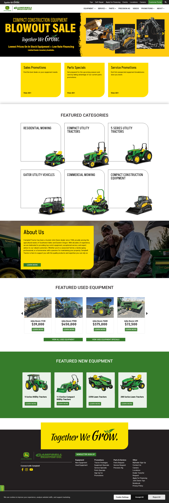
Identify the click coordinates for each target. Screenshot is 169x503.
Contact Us (137, 465)
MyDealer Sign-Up (139, 463)
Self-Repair (99, 2)
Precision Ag (118, 468)
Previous (1, 33)
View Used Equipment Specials (105, 340)
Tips (91, 2)
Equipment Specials (101, 465)
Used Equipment (81, 465)
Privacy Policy (138, 486)
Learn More (32, 265)
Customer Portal (155, 2)
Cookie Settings (122, 497)
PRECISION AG (124, 8)
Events (125, 2)
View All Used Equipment (63, 340)
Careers (143, 2)
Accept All (139, 497)
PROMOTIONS (147, 8)
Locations (134, 2)
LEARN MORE (38, 329)
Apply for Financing (113, 2)
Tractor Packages (101, 463)
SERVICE (101, 8)
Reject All (156, 497)
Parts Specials (99, 470)
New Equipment (81, 463)
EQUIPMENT (89, 8)
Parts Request (119, 463)
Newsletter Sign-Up (86, 454)
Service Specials (100, 468)
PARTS (111, 8)
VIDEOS (136, 8)
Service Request (120, 465)
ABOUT (160, 8)
